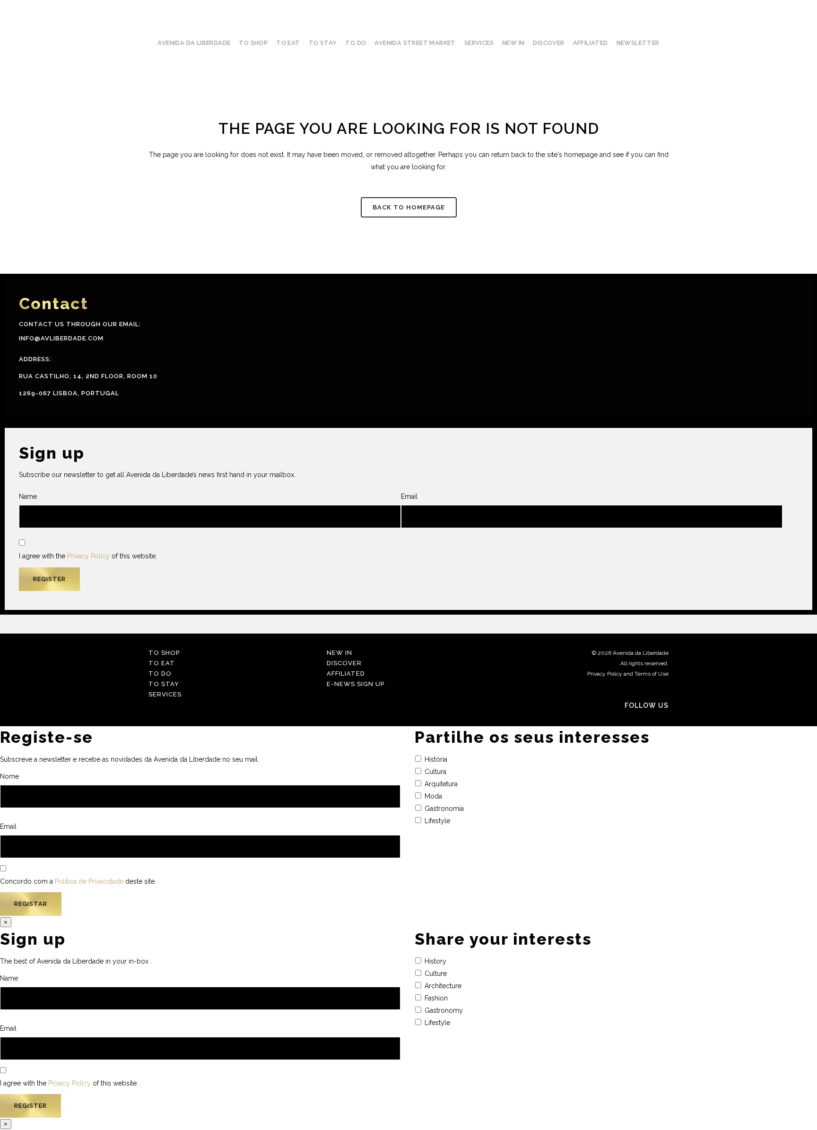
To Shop (164, 652)
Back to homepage (409, 207)
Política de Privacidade (89, 881)
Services (165, 694)
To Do (160, 673)
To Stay (163, 683)
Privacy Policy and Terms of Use (628, 673)
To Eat (161, 663)
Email (409, 496)
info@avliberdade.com (61, 338)
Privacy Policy (88, 556)
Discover (344, 663)
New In (339, 652)
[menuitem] (807, 572)
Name (28, 496)
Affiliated (346, 673)
